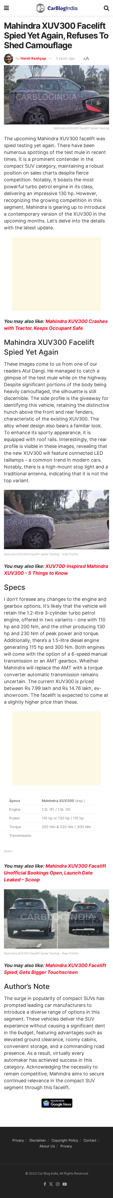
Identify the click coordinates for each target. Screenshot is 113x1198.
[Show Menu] (6, 8)
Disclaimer (37, 1140)
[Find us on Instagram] (58, 1184)
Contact (90, 1140)
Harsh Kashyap (33, 58)
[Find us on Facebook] (45, 1184)
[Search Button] (106, 8)
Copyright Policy (65, 1140)
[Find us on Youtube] (65, 1184)
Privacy (18, 1140)
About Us (47, 1146)
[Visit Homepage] (56, 8)
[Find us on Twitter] (51, 1184)
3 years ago (65, 58)
